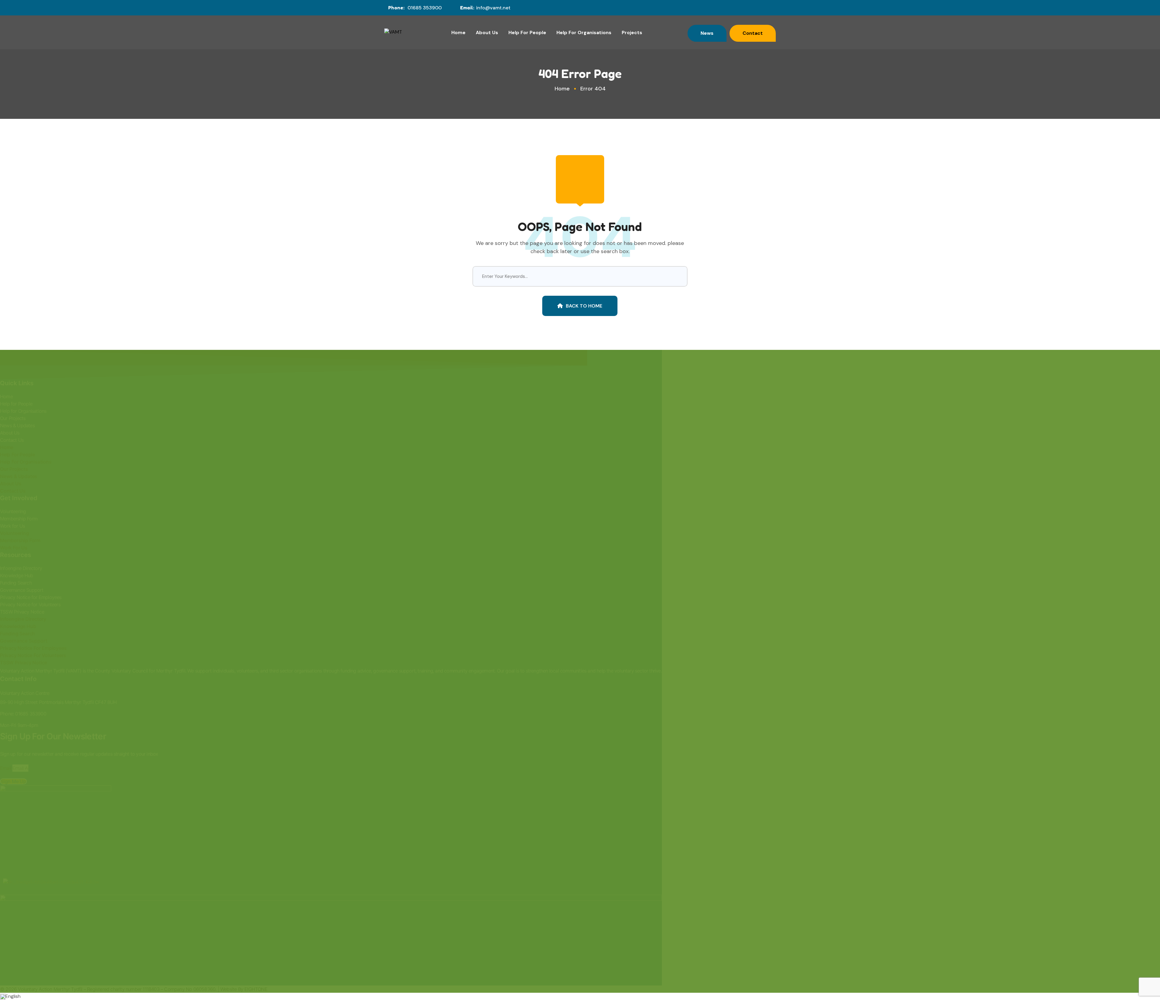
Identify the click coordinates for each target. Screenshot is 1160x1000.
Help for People (16, 404)
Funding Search (16, 583)
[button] (580, 996)
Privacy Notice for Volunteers (30, 604)
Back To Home (584, 306)
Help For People (527, 32)
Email (5, 768)
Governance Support (22, 590)
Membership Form (18, 519)
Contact (753, 33)
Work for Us (12, 526)
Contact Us (12, 440)
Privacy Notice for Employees (31, 597)
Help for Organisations (23, 411)
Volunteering (13, 511)
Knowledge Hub (16, 575)
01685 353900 (425, 8)
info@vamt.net (493, 8)
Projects (632, 32)
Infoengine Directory (21, 568)
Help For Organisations (583, 32)
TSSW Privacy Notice (22, 612)
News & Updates (17, 425)
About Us (487, 32)
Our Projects (12, 418)
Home (458, 32)
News (707, 33)
